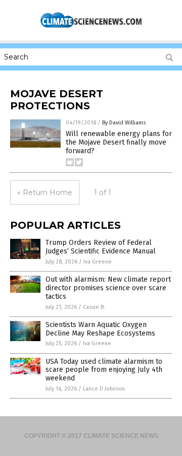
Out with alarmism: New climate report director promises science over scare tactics (108, 288)
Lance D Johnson (104, 388)
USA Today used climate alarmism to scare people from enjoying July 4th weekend (104, 370)
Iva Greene (97, 261)
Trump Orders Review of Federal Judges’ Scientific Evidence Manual (101, 246)
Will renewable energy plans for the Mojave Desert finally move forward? (119, 142)
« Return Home (44, 192)
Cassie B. (94, 307)
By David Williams (124, 122)
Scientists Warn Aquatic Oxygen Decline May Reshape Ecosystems (100, 329)
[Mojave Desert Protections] (91, 26)
